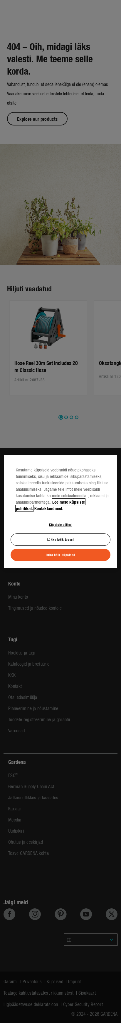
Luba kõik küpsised (60, 554)
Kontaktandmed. (48, 508)
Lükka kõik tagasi (60, 539)
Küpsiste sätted (60, 524)
